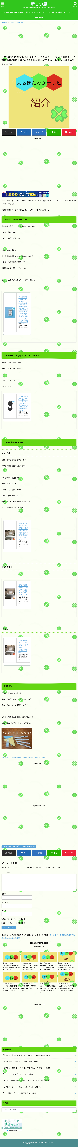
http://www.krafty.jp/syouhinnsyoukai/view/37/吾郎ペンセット (24, 757)
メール (5, 902)
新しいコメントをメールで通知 (14, 919)
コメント (6, 872)
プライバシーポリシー (70, 12)
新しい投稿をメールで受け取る (14, 923)
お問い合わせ (39, 17)
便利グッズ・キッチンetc (33, 12)
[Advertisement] (39, 40)
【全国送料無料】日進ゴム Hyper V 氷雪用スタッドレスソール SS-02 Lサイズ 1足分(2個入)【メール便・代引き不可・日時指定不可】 (23, 403)
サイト (4, 911)
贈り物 (60, 12)
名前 (4, 894)
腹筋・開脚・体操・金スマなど (15, 12)
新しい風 (39, 4)
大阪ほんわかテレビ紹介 (28, 846)
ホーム (3, 12)
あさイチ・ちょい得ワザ (50, 12)
